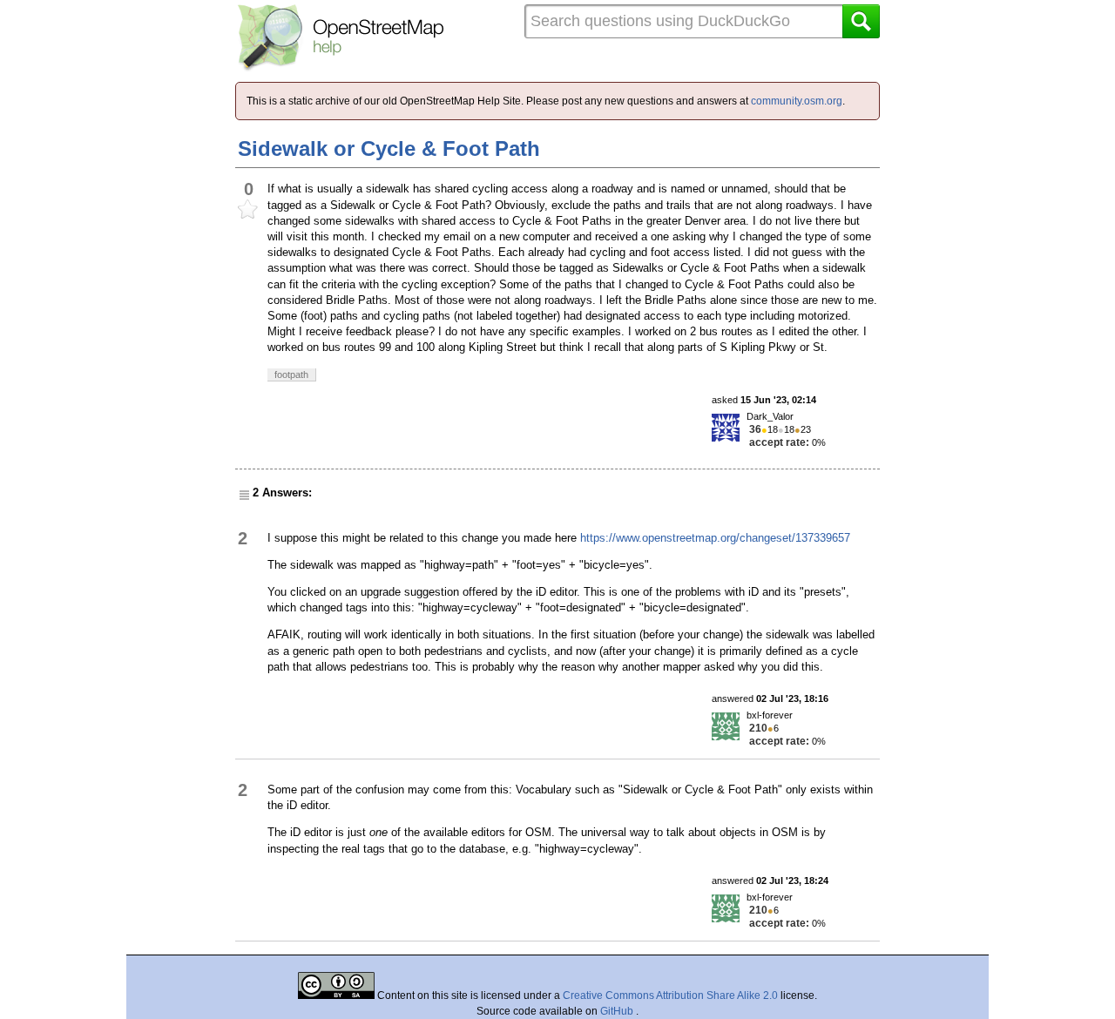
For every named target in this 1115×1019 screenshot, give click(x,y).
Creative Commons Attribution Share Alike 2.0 (670, 995)
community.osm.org (796, 101)
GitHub (618, 1011)
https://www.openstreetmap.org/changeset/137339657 (715, 537)
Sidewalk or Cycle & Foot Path (389, 148)
